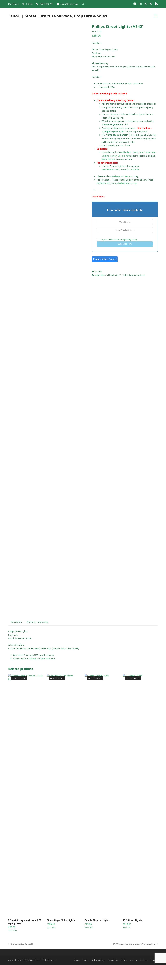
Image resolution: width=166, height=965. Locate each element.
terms (117, 239)
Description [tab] (16, 621)
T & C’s (86, 960)
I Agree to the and (118, 239)
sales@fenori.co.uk (69, 4)
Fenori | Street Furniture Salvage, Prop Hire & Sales (57, 16)
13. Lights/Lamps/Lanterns (132, 275)
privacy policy (130, 239)
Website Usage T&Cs (117, 960)
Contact (154, 960)
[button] (156, 16)
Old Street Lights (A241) (21, 944)
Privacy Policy (98, 960)
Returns (128, 176)
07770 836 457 (46, 4)
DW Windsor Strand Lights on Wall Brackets (134, 944)
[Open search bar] (83, 4)
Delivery (116, 176)
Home (77, 960)
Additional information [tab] (37, 621)
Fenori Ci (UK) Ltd (25, 960)
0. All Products (111, 275)
